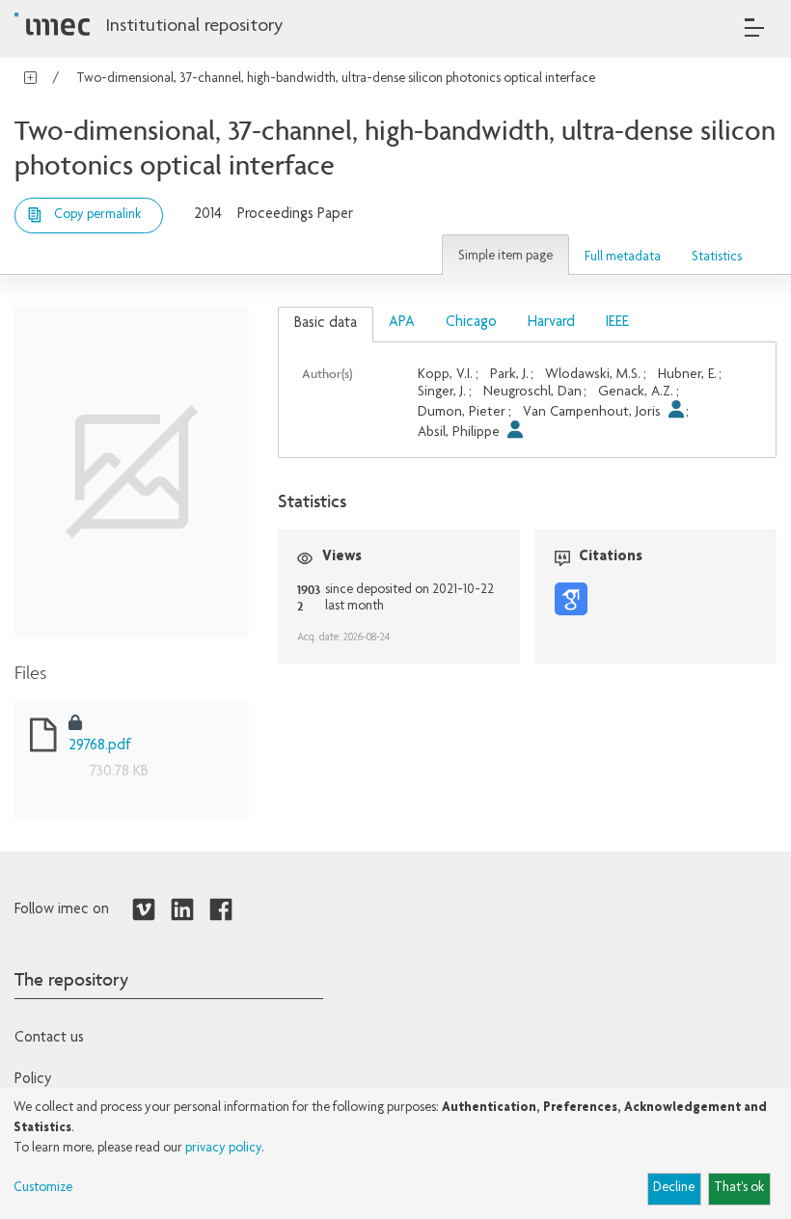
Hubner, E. (687, 374)
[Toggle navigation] (754, 27)
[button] (505, 254)
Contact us (49, 1038)
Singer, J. (442, 392)
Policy (32, 1080)
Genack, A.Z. (635, 392)
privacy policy (223, 1148)
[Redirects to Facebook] (220, 910)
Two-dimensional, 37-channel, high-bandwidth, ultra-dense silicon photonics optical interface (335, 79)
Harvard (551, 323)
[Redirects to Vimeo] (143, 910)
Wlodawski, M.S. (593, 374)
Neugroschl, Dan (532, 392)
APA (402, 323)
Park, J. (509, 374)
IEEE (617, 323)
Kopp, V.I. (445, 374)
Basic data (325, 324)
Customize (43, 1188)
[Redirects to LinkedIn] (182, 910)
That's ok (739, 1188)
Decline (674, 1188)
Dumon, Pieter (461, 412)
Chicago (471, 323)
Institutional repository (194, 27)
